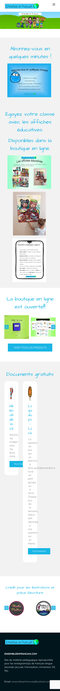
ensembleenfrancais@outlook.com (31, 684)
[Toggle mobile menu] (54, 4)
